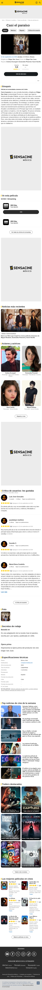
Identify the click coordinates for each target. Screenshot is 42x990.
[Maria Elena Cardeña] (4, 565)
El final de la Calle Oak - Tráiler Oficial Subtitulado (31, 866)
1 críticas (11, 545)
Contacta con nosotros (26, 974)
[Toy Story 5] (4, 885)
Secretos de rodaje (11, 626)
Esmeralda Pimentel (25, 61)
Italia (26, 660)
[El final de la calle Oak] (24, 902)
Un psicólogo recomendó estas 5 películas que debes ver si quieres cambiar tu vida (31, 720)
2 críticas (18, 499)
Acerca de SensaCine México (10, 974)
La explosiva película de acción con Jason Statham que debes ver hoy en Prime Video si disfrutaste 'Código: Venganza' (31, 759)
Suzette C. (13, 543)
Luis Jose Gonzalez (16, 497)
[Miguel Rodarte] (31, 393)
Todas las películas (21, 20)
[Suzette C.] (4, 544)
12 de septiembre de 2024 (9, 57)
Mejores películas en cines (21, 937)
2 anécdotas (24, 670)
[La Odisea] (4, 902)
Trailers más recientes (21, 872)
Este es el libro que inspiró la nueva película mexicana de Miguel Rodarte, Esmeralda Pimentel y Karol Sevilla (20, 336)
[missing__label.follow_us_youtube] (7, 954)
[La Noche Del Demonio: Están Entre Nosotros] (4, 920)
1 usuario (11, 499)
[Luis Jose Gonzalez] (4, 497)
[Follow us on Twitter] (18, 954)
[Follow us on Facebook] (12, 954)
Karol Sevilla (36, 61)
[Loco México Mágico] (24, 920)
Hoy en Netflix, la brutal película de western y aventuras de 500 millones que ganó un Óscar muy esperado (31, 733)
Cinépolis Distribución (27, 662)
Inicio (3, 20)
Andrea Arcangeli (12, 61)
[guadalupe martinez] (4, 521)
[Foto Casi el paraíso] (5, 616)
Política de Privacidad (16, 976)
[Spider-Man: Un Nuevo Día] (24, 885)
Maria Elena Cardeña (17, 564)
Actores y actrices (11, 343)
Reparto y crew (21, 416)
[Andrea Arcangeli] (10, 359)
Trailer (10, 896)
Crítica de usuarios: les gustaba (18, 491)
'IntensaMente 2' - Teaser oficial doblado (11, 866)
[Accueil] (19, 2)
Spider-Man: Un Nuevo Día (34, 882)
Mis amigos (25, 65)
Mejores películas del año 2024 (19, 689)
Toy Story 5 (12, 882)
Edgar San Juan (13, 59)
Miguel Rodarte (31, 407)
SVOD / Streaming (8, 199)
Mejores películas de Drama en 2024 (15, 690)
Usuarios (16, 65)
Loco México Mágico (33, 917)
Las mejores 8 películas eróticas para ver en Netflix (30, 744)
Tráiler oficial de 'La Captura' (31, 811)
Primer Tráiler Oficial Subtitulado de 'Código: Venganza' (11, 838)
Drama (32, 57)
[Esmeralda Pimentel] (31, 359)
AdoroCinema (9, 968)
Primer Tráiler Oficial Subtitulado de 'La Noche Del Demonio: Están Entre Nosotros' (31, 838)
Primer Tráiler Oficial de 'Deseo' (11, 811)
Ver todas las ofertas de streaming (21, 232)
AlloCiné (5, 965)
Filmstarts (17, 965)
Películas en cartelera (11, 20)
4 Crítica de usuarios (21, 602)
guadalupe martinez (16, 520)
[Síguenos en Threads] (34, 954)
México (23, 660)
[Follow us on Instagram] (23, 954)
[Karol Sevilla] (10, 393)
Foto (4, 609)
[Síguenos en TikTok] (29, 954)
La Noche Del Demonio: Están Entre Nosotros (14, 918)
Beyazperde (32, 965)
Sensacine (29, 968)
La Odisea (12, 898)
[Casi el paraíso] (21, 44)
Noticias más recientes (13, 306)
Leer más (4, 592)
